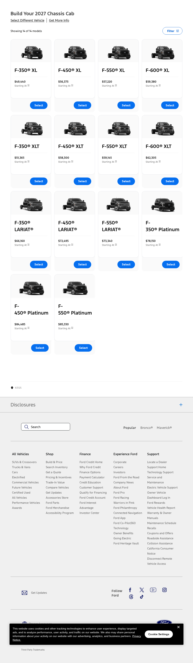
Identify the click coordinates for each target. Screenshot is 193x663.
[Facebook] (131, 590)
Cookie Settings (158, 634)
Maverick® (164, 428)
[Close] (178, 630)
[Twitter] (141, 590)
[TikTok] (141, 596)
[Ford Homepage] (164, 623)
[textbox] (45, 427)
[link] (33, 649)
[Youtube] (153, 590)
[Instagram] (164, 590)
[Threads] (131, 596)
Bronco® (146, 428)
